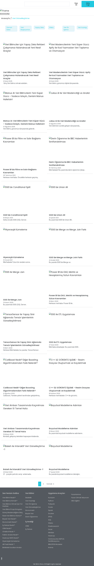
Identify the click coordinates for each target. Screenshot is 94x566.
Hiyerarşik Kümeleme (13, 257)
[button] (52, 12)
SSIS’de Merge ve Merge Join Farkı (65, 257)
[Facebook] (43, 553)
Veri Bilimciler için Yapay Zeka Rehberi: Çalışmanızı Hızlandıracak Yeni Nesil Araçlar (22, 75)
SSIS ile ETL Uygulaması (60, 342)
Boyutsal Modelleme (59, 469)
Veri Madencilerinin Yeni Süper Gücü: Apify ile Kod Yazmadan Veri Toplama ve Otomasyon (69, 75)
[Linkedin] (51, 553)
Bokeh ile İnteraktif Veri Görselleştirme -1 (23, 469)
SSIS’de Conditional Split (15, 215)
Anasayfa (5, 18)
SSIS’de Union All (57, 215)
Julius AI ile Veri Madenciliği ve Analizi (67, 121)
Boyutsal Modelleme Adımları (63, 428)
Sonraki (49, 484)
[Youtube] (48, 553)
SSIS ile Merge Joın (12, 299)
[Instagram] (46, 553)
